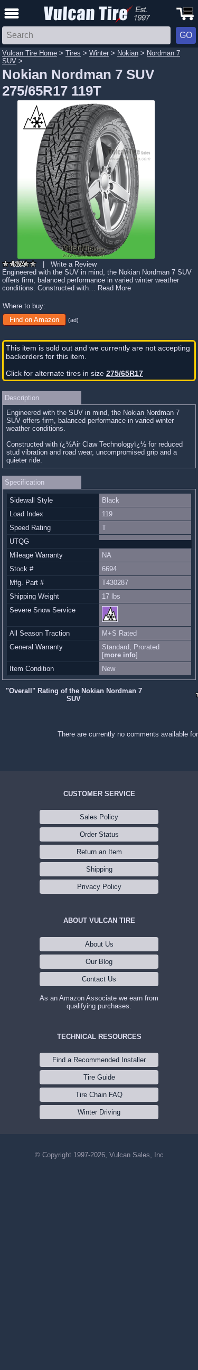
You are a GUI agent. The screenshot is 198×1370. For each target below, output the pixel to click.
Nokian (127, 53)
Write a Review (74, 264)
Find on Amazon (34, 320)
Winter (99, 53)
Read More (114, 288)
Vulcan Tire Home (29, 53)
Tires (73, 53)
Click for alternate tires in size (74, 373)
